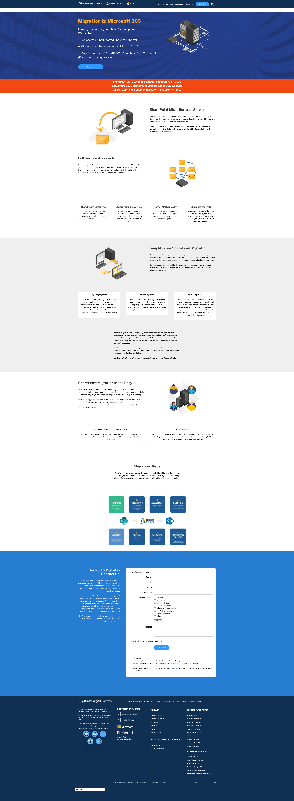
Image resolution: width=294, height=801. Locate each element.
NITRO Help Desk (163, 603)
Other (159, 616)
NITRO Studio (162, 600)
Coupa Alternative (156, 745)
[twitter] (200, 782)
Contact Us (161, 648)
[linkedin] (196, 782)
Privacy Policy (173, 668)
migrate (169, 119)
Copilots (160, 598)
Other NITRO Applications (166, 608)
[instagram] (211, 782)
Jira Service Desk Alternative (195, 743)
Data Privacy (162, 782)
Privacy (136, 782)
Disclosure (143, 782)
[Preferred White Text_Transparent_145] (125, 725)
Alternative (196, 739)
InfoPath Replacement (165, 611)
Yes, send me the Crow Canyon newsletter (147, 641)
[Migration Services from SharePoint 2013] (147, 493)
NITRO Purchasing (164, 606)
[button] (212, 4)
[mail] (215, 782)
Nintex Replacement (164, 614)
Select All (158, 621)
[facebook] (204, 782)
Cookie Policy (152, 782)
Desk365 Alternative (192, 746)
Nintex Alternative (192, 756)
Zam (189, 739)
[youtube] (207, 782)
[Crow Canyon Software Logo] (95, 699)
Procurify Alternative (157, 748)
